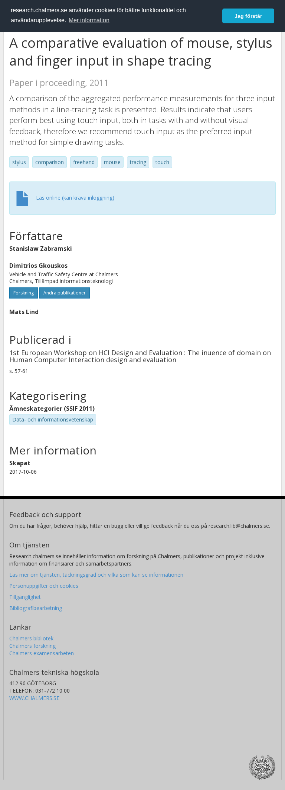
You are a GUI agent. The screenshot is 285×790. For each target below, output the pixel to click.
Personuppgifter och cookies (43, 585)
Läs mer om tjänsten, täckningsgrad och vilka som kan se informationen (96, 574)
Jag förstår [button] (248, 16)
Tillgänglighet (25, 596)
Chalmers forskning (32, 645)
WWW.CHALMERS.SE (34, 697)
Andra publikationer (64, 293)
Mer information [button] (89, 20)
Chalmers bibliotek (31, 638)
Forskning (23, 293)
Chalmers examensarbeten (41, 653)
